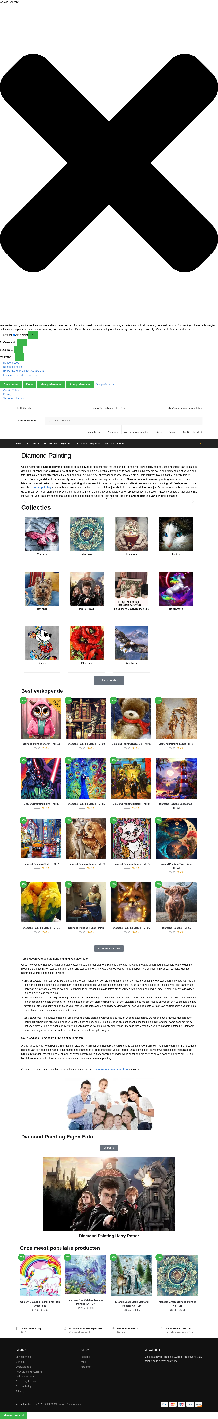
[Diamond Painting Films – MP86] (41, 778)
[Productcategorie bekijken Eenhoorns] (176, 589)
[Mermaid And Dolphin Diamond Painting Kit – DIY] (85, 1274)
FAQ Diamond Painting (29, 1371)
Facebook (85, 1356)
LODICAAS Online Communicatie (63, 1404)
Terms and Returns (14, 398)
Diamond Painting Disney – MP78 (86, 864)
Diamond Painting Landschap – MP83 (176, 806)
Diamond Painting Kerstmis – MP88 (131, 744)
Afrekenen (113, 432)
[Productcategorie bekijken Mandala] (86, 534)
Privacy (7, 394)
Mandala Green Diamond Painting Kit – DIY (177, 1303)
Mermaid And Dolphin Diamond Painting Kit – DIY (85, 1302)
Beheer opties (11, 362)
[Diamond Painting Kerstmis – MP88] (131, 718)
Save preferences (79, 384)
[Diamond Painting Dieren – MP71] (41, 902)
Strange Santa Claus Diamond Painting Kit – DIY (132, 1303)
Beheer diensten (12, 367)
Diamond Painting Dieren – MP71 (41, 927)
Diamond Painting (26, 420)
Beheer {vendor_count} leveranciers (23, 371)
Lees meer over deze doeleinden (21, 375)
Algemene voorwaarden (136, 432)
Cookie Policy (11, 390)
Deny (29, 384)
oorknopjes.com (25, 1376)
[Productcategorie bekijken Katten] (176, 534)
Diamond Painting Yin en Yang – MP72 (176, 866)
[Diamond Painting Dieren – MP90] (86, 718)
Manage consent (14, 1415)
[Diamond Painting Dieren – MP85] (86, 778)
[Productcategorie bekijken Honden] (42, 589)
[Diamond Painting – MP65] (176, 902)
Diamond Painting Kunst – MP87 (176, 744)
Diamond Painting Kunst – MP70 (86, 927)
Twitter (83, 1361)
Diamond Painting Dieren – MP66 (131, 927)
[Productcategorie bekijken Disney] (42, 643)
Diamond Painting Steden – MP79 (41, 864)
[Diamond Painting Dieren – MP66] (131, 902)
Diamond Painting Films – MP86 (41, 804)
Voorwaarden (23, 1366)
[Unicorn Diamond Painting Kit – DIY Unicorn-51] (40, 1275)
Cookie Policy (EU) (192, 432)
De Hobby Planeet (26, 1381)
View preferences (51, 384)
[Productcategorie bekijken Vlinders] (42, 534)
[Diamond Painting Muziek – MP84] (131, 778)
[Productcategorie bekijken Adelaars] (131, 643)
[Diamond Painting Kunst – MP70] (86, 902)
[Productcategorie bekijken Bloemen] (86, 643)
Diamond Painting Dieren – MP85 (86, 804)
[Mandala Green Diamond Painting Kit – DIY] (177, 1275)
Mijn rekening (94, 432)
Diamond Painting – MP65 (176, 927)
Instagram (85, 1366)
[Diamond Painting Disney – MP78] (86, 838)
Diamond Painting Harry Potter (109, 1236)
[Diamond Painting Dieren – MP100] (41, 718)
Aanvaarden (11, 384)
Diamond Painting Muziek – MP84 (131, 804)
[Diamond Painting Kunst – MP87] (176, 718)
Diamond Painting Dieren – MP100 (41, 744)
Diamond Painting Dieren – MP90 (86, 744)
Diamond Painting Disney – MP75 (131, 864)
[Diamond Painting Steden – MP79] (41, 838)
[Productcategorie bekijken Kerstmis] (131, 534)
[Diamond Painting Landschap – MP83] (176, 778)
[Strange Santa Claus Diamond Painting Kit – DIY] (131, 1275)
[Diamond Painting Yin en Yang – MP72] (176, 838)
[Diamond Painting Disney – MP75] (131, 838)
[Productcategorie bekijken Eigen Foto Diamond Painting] (131, 589)
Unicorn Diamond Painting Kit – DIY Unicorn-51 (40, 1303)
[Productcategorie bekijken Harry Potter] (86, 589)
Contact (173, 432)
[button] (109, 163)
